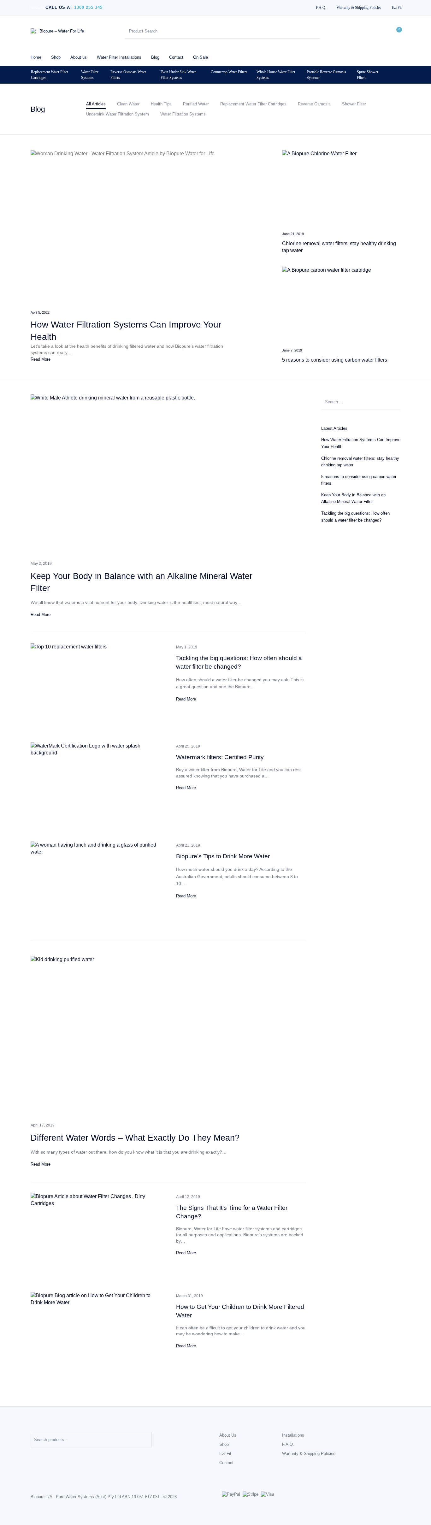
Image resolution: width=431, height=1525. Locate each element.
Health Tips (161, 104)
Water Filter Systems (89, 75)
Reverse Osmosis (314, 104)
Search (144, 1439)
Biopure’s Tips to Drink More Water (223, 856)
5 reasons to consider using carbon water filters (334, 360)
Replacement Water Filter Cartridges (49, 75)
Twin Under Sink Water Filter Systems (178, 75)
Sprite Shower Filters (367, 75)
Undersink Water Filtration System (117, 114)
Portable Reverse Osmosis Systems (326, 75)
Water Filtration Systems (183, 114)
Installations (293, 1435)
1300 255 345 (88, 7)
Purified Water (196, 104)
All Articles (96, 104)
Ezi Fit (225, 1453)
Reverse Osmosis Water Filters (128, 75)
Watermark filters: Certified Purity (220, 757)
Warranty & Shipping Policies (308, 1453)
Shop (224, 1444)
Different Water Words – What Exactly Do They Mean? (135, 1138)
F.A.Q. (288, 1444)
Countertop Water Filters (229, 72)
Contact (226, 1462)
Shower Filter (354, 104)
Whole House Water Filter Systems (276, 75)
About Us (227, 1435)
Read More (40, 359)
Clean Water (128, 104)
